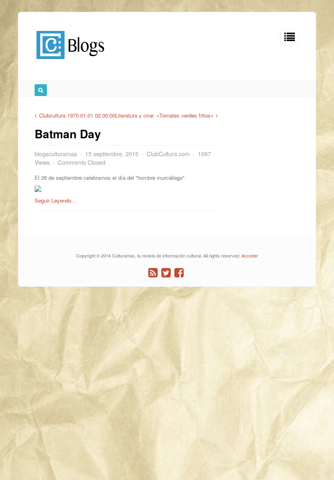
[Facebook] (179, 272)
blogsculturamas (56, 154)
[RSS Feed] (153, 272)
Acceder (250, 255)
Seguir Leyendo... (55, 200)
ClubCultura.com (168, 154)
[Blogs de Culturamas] (70, 62)
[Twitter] (166, 272)
